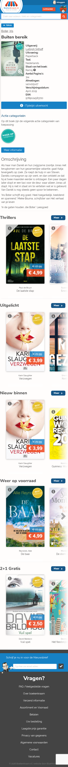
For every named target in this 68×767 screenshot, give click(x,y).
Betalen (34, 714)
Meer (56, 217)
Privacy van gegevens (34, 735)
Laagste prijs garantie (34, 728)
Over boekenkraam (34, 693)
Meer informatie (13, 150)
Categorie (48, 9)
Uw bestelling (34, 721)
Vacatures (34, 756)
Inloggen (61, 2)
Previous (3, 260)
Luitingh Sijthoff (34, 49)
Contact (34, 749)
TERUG (8, 25)
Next (63, 260)
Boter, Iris (7, 31)
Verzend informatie (34, 700)
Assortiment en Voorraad (34, 707)
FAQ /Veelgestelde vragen (34, 686)
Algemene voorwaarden (34, 742)
